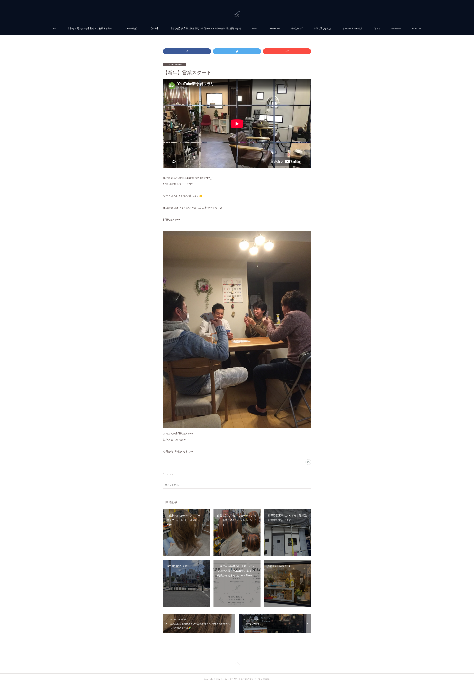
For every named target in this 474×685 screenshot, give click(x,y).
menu (254, 28)
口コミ (377, 28)
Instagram (396, 28)
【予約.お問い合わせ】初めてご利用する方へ (89, 28)
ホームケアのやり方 (353, 28)
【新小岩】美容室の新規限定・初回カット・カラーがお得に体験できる (205, 28)
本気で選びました (322, 28)
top (54, 28)
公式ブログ (297, 28)
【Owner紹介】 (130, 28)
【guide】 (154, 28)
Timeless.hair (274, 28)
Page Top (237, 664)
